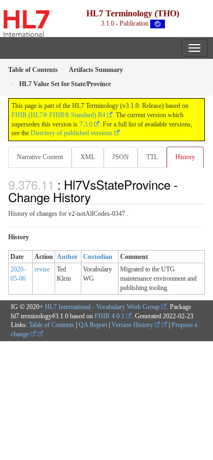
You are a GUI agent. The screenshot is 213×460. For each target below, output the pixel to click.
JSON (121, 157)
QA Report (93, 325)
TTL (152, 157)
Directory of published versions (72, 133)
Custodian (98, 257)
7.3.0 (85, 124)
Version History (133, 325)
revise (42, 269)
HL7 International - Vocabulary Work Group (102, 307)
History (185, 157)
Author (67, 257)
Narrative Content (40, 157)
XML (87, 157)
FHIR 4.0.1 (109, 316)
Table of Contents (51, 325)
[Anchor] (97, 197)
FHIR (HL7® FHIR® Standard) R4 (58, 115)
